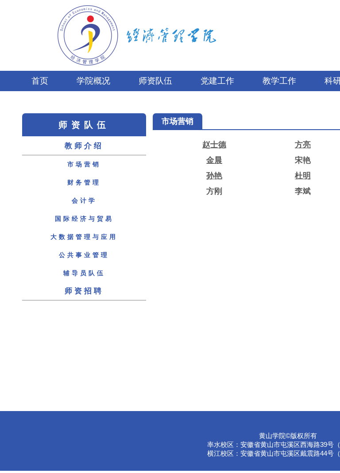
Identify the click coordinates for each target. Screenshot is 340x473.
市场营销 (84, 164)
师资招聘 (84, 291)
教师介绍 (84, 146)
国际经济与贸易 (84, 218)
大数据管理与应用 (84, 236)
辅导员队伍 (84, 273)
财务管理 (84, 182)
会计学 (84, 200)
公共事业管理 (84, 254)
